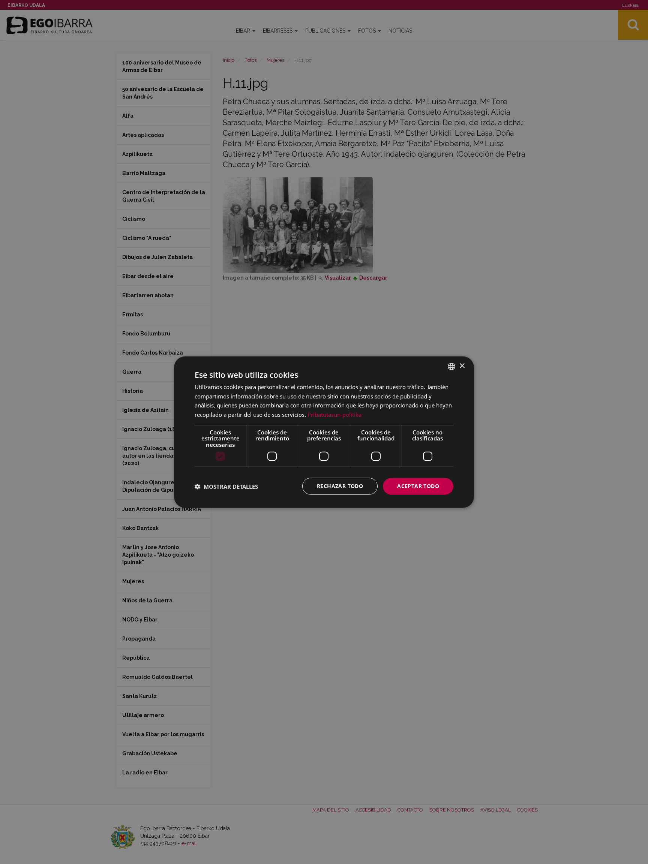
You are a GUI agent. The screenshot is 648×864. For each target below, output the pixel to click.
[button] (226, 486)
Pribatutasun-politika (335, 414)
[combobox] (451, 366)
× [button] (462, 366)
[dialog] (324, 432)
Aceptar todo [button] (418, 486)
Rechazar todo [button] (340, 486)
